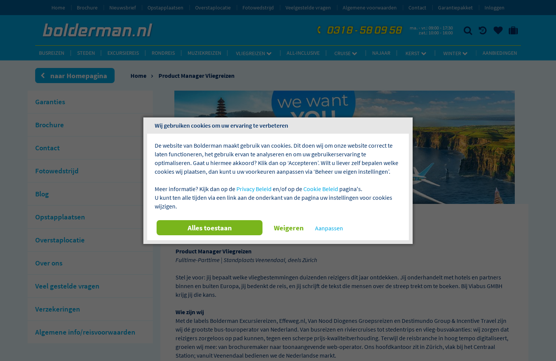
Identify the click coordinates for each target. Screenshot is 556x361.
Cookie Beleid (320, 189)
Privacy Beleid (254, 189)
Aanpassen (329, 228)
